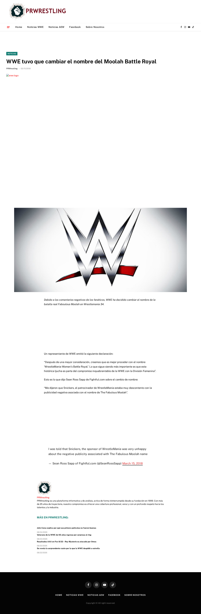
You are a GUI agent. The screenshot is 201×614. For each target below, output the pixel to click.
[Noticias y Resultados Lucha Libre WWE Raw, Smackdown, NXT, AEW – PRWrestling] (38, 11)
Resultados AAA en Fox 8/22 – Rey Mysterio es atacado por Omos (66, 542)
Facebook (75, 27)
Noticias (12, 54)
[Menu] (8, 27)
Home (18, 27)
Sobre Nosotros (95, 27)
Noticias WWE (35, 27)
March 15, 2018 (132, 463)
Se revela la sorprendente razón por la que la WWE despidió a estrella (68, 548)
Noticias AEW (56, 27)
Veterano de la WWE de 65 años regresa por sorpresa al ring (64, 535)
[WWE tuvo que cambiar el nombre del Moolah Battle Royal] (100, 135)
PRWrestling (11, 68)
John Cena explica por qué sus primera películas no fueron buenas (66, 528)
